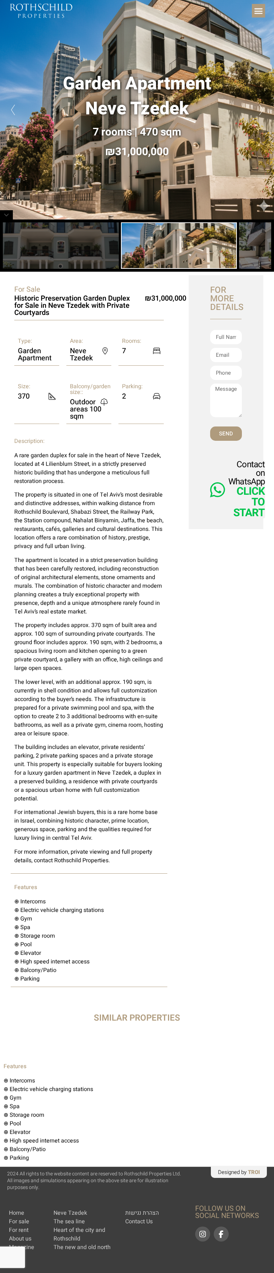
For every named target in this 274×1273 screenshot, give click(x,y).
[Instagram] (202, 1234)
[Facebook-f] (221, 1234)
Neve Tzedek (137, 109)
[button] (258, 11)
